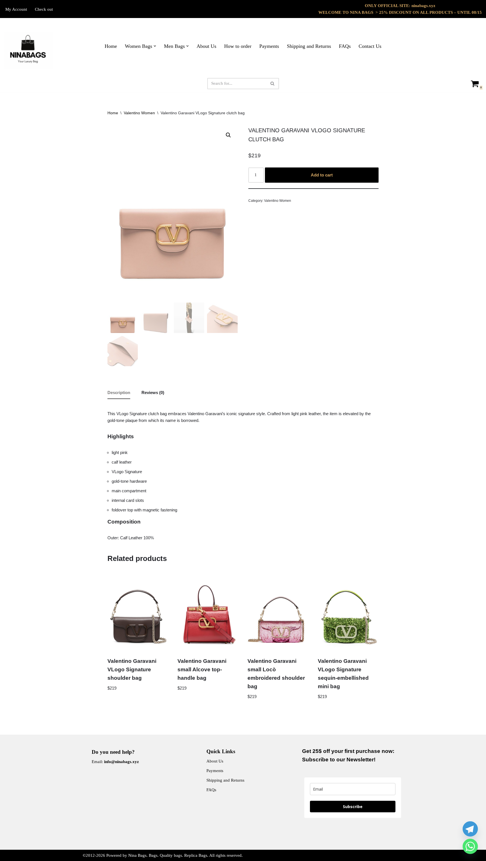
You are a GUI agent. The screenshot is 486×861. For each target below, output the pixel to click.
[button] (155, 46)
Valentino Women (139, 113)
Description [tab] (118, 392)
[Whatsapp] (470, 846)
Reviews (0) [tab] (152, 392)
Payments (269, 46)
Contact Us (370, 46)
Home (111, 46)
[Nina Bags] (28, 50)
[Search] (272, 83)
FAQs (345, 46)
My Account (16, 9)
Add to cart (322, 175)
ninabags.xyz (423, 5)
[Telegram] (470, 829)
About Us (206, 46)
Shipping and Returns (309, 46)
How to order (237, 46)
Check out (44, 9)
